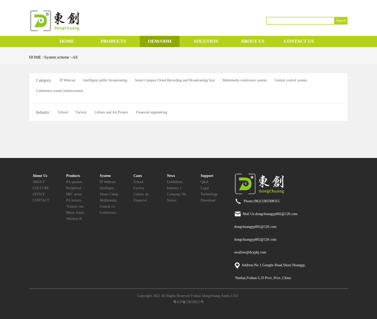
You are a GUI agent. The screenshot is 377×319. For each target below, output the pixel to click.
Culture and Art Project (111, 112)
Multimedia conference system (245, 80)
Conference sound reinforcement (59, 91)
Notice (171, 200)
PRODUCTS (113, 41)
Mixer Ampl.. (76, 213)
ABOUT (39, 182)
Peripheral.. (74, 188)
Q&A (205, 182)
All (74, 57)
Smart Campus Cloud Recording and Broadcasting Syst (175, 80)
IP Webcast (67, 80)
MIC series (74, 194)
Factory (81, 112)
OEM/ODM (160, 41)
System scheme (57, 57)
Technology (209, 194)
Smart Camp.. (110, 194)
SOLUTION (206, 41)
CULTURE (41, 188)
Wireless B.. (75, 219)
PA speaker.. (75, 182)
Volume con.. (75, 206)
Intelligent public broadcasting (105, 80)
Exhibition (174, 182)
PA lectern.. (74, 200)
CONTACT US (299, 41)
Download (208, 200)
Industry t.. (175, 188)
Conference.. (109, 213)
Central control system (290, 80)
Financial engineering (151, 112)
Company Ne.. (177, 194)
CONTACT (41, 200)
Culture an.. (142, 194)
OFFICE (39, 194)
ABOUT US (252, 41)
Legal (205, 188)
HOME (66, 41)
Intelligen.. (108, 188)
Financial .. (141, 200)
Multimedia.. (109, 200)
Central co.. (108, 206)
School (63, 112)
